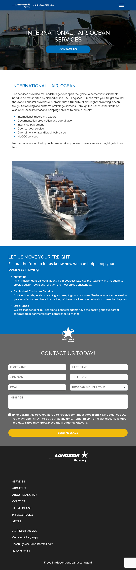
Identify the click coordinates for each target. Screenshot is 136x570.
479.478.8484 (21, 550)
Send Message (68, 432)
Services (18, 481)
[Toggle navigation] (121, 5)
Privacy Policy (22, 514)
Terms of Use (22, 508)
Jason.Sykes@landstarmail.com (32, 544)
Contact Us (68, 49)
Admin (16, 521)
